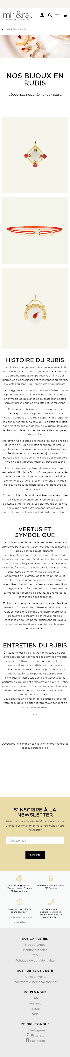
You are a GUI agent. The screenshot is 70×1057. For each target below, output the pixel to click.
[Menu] (57, 16)
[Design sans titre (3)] (28, 16)
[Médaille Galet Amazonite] (35, 230)
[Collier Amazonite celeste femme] (35, 155)
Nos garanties (35, 944)
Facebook (37, 1040)
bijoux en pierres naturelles (51, 743)
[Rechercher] (48, 16)
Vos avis (35, 1003)
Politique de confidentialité (35, 960)
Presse (35, 1008)
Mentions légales (35, 950)
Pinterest (37, 1035)
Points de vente (35, 976)
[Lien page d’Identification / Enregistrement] (40, 16)
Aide (35, 1014)
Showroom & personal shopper (35, 982)
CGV (35, 955)
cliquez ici (56, 912)
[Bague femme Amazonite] (35, 308)
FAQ (35, 998)
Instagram (37, 1030)
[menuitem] (40, 16)
